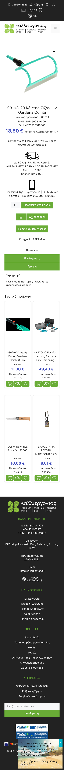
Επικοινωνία (32, 598)
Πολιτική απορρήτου (32, 618)
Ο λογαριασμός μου (32, 662)
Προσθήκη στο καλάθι (37, 204)
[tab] (32, 250)
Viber (36, 16)
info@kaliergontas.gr (32, 570)
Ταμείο (32, 652)
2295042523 (20, 4)
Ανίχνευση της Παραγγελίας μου (32, 657)
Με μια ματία (18, 384)
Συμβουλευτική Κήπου (32, 696)
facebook (39, 216)
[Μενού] (55, 28)
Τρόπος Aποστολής (32, 608)
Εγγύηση (32, 266)
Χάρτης (38, 4)
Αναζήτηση (32, 713)
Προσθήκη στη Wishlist (32, 228)
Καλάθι (32, 647)
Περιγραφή (32, 250)
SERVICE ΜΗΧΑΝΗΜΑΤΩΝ (32, 686)
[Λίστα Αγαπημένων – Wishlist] (47, 4)
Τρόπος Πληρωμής (32, 603)
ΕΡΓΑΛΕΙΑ (39, 239)
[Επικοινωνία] (24, 10)
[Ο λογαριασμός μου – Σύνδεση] (53, 4)
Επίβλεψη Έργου (32, 691)
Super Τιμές (32, 637)
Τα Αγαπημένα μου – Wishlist (32, 642)
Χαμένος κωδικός (32, 667)
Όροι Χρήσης (32, 613)
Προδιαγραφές (32, 258)
